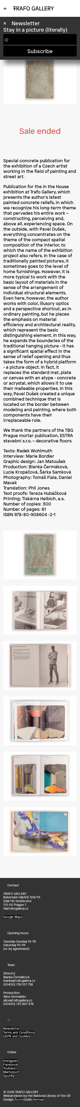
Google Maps (12, 916)
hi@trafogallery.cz (15, 908)
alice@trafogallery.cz (17, 1000)
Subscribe (40, 51)
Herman (38, 1099)
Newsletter (11, 1028)
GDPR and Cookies (16, 1036)
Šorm (19, 1099)
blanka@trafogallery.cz (19, 980)
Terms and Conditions (19, 1032)
